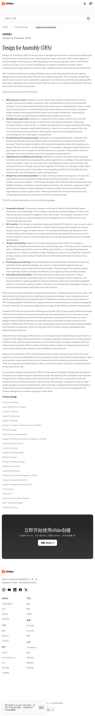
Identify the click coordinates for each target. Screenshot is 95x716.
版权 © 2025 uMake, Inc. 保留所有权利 (47, 703)
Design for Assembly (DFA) (16, 38)
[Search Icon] (47, 18)
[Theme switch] (85, 4)
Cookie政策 (10, 710)
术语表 (5, 27)
